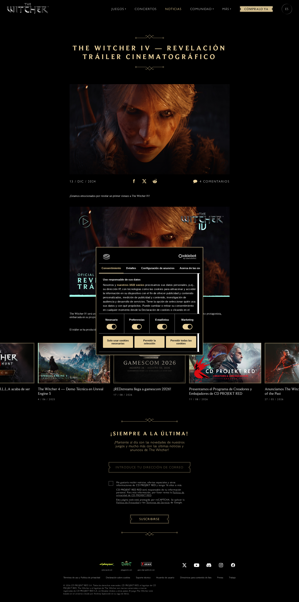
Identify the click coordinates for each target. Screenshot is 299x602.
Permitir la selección (149, 342)
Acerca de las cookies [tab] (193, 268)
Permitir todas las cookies (181, 342)
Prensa (220, 577)
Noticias (173, 9)
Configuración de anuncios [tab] (157, 268)
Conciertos (146, 9)
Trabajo (232, 577)
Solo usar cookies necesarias (118, 342)
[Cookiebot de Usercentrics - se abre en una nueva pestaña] (181, 256)
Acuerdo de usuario (165, 577)
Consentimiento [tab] (111, 268)
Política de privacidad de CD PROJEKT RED (150, 494)
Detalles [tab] (131, 268)
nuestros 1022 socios (130, 284)
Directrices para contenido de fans (195, 577)
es (287, 9)
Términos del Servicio (158, 502)
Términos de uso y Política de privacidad (81, 577)
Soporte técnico (143, 577)
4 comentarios (214, 181)
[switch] (137, 326)
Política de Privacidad (127, 502)
